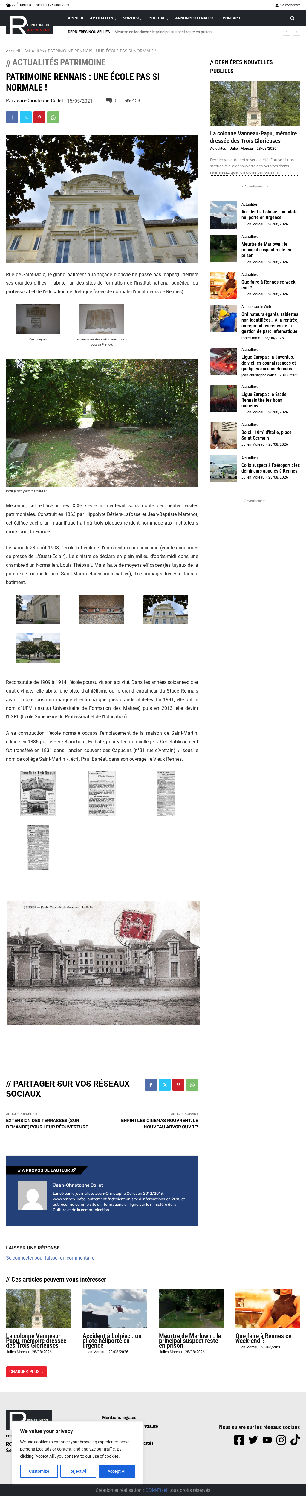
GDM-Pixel (156, 1490)
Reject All (78, 1471)
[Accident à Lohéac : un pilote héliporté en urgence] (223, 214)
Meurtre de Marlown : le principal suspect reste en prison (266, 249)
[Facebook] (12, 117)
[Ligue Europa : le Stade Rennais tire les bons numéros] (223, 398)
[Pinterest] (39, 117)
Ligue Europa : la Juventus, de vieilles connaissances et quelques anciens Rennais (268, 362)
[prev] (286, 32)
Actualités (34, 51)
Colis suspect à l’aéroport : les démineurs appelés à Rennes (270, 468)
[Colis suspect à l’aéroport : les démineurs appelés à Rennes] (223, 468)
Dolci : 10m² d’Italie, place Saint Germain (266, 435)
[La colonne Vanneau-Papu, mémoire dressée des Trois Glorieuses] (255, 103)
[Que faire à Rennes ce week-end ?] (223, 285)
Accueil (13, 51)
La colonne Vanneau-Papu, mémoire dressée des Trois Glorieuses (253, 137)
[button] (292, 18)
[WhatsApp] (53, 117)
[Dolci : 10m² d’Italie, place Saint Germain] (223, 435)
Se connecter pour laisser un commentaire (50, 1258)
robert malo (250, 338)
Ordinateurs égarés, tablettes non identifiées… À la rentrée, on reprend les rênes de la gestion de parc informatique (270, 322)
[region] (77, 1452)
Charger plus (24, 1371)
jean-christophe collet (38, 100)
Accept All (117, 1471)
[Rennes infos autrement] (29, 24)
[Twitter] (26, 117)
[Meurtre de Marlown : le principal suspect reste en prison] (223, 248)
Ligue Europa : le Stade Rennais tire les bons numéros (264, 400)
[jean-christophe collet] (32, 1197)
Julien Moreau (241, 148)
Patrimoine (83, 62)
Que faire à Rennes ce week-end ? (143, 32)
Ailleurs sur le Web (256, 307)
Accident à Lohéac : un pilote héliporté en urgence (269, 214)
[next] (296, 32)
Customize (39, 1471)
